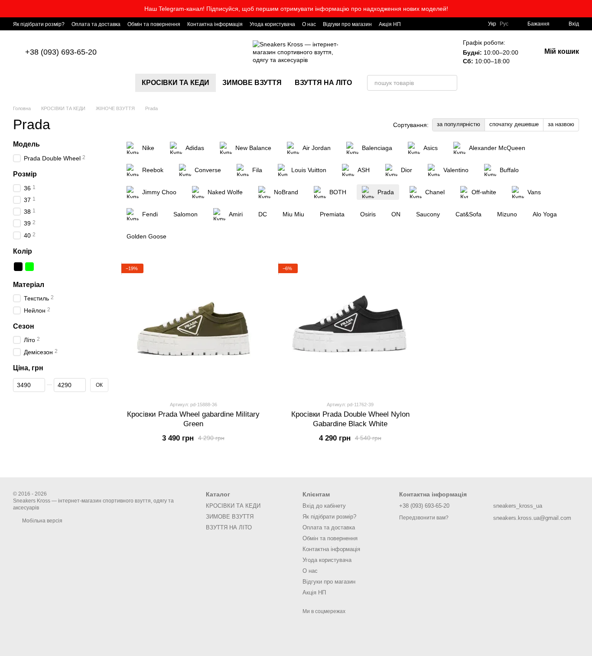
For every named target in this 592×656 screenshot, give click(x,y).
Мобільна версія (41, 521)
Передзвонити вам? (424, 518)
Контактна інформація (215, 24)
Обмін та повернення (153, 24)
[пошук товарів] (449, 83)
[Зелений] (29, 266)
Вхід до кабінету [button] (324, 506)
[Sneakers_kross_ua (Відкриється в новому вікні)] (413, 23)
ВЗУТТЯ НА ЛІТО (323, 82)
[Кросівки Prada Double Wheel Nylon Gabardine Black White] (350, 329)
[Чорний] (18, 266)
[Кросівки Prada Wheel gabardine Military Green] (193, 329)
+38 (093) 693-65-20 (61, 52)
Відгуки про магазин (347, 24)
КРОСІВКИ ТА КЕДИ (175, 82)
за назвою (561, 124)
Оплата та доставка (96, 24)
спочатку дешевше (514, 124)
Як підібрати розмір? (39, 24)
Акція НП (390, 24)
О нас (309, 24)
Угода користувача (272, 24)
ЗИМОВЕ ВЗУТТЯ (252, 82)
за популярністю (458, 124)
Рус (504, 23)
